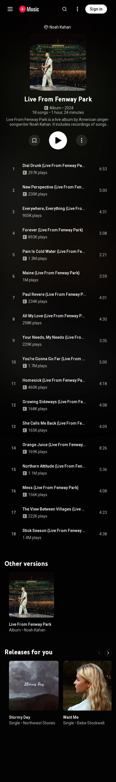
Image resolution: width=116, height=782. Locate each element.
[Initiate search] (64, 9)
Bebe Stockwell (90, 723)
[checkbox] (103, 169)
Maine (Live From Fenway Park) (51, 273)
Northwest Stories (39, 723)
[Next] (108, 652)
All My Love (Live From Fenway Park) (54, 316)
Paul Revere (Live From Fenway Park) (54, 294)
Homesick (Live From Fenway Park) (54, 380)
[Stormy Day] (34, 686)
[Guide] (10, 9)
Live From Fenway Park (30, 624)
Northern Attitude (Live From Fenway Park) (54, 466)
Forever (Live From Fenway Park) (53, 230)
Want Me (71, 717)
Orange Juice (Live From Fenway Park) (54, 444)
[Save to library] (34, 140)
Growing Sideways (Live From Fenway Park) (54, 401)
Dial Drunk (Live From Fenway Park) (54, 165)
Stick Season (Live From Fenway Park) (54, 530)
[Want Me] (88, 686)
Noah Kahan (60, 27)
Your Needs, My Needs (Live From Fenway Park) (54, 337)
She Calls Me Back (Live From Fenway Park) (54, 423)
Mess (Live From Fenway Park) (51, 487)
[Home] (29, 9)
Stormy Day (19, 717)
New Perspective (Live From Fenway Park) (54, 187)
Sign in (96, 9)
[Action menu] (81, 140)
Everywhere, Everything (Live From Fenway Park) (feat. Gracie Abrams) (54, 208)
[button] (34, 140)
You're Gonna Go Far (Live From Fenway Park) (54, 359)
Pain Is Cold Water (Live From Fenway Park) (54, 251)
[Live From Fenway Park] (31, 595)
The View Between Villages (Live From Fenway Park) (54, 509)
